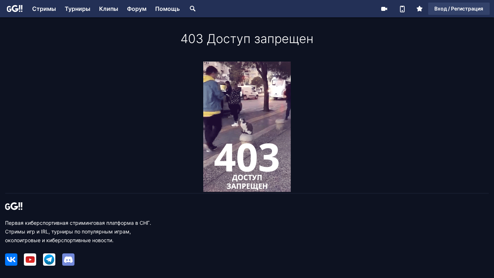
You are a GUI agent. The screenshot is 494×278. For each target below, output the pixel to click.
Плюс (419, 9)
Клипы (108, 8)
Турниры (77, 8)
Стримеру (384, 8)
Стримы (44, 8)
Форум (136, 8)
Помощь (167, 8)
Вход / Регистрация (458, 8)
